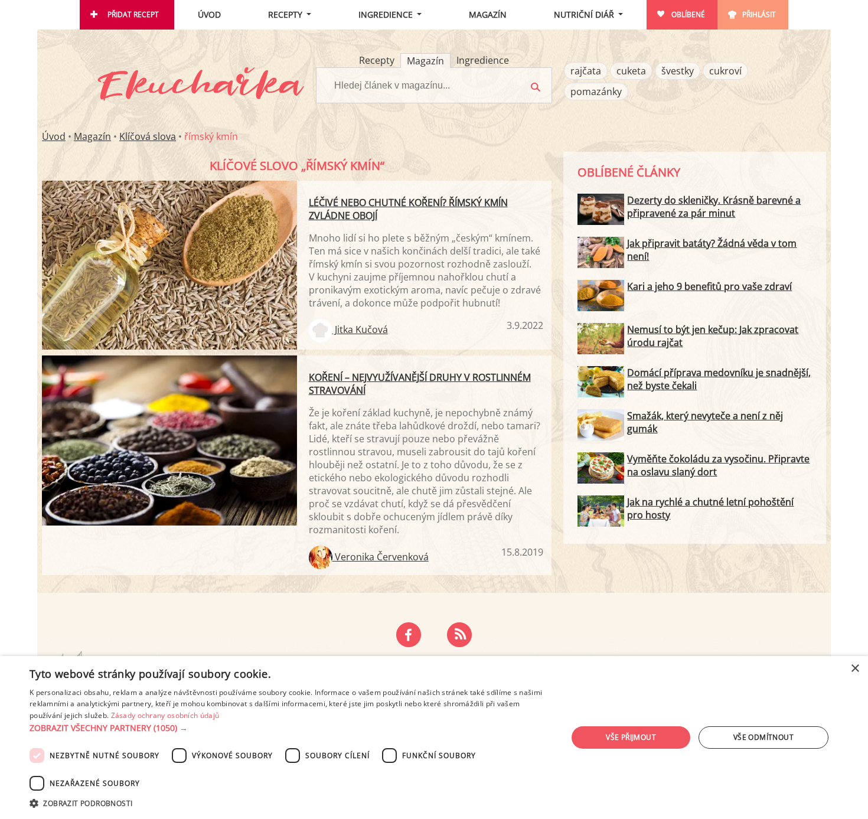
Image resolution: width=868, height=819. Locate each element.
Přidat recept (133, 14)
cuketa (631, 70)
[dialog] (434, 737)
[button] (291, 728)
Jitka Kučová (360, 329)
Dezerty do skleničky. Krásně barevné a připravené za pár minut (714, 207)
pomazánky (596, 91)
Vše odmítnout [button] (763, 737)
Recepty (285, 14)
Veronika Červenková (380, 556)
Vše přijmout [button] (631, 737)
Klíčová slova (147, 136)
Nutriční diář (584, 14)
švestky (677, 70)
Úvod (209, 14)
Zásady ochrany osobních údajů (165, 715)
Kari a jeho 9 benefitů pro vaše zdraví (709, 286)
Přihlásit (759, 14)
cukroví (725, 70)
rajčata (585, 70)
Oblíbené (688, 14)
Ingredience (385, 14)
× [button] (854, 668)
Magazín (488, 14)
